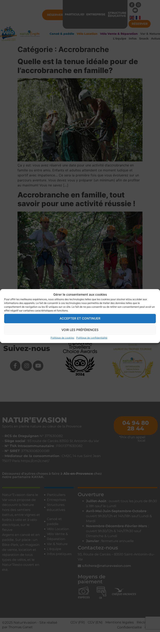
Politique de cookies (62, 337)
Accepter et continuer (80, 318)
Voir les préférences (80, 330)
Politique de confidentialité (91, 337)
